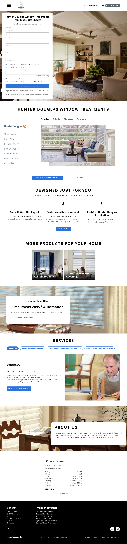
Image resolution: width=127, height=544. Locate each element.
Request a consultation (19, 388)
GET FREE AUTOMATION (24, 318)
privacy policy (12, 92)
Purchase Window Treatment (16, 81)
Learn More (80, 177)
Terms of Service (42, 94)
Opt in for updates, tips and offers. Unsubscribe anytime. (23, 64)
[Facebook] (102, 5)
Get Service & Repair (35, 81)
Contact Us (63, 228)
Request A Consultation (47, 177)
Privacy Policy (33, 94)
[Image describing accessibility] (115, 529)
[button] (9, 5)
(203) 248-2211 (50, 489)
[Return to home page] (41, 5)
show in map (63, 493)
